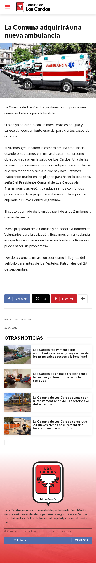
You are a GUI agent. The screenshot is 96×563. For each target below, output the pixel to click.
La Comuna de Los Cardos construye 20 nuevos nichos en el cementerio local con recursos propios (60, 425)
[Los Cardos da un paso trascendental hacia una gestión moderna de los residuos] (17, 378)
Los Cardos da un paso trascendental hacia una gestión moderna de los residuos (60, 377)
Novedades (23, 319)
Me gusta (81, 540)
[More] (83, 298)
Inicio (8, 319)
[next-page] (14, 442)
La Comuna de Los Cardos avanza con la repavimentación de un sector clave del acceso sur (61, 401)
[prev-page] (7, 442)
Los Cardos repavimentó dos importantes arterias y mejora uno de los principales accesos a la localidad (61, 353)
